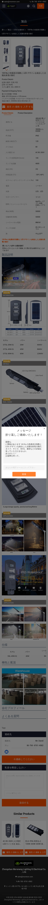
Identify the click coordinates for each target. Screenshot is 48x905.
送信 (24, 474)
